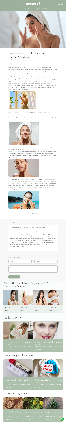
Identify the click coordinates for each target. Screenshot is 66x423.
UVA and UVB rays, (32, 187)
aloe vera (40, 79)
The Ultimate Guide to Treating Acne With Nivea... (18, 342)
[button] (4, 3)
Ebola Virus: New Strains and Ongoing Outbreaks (18, 380)
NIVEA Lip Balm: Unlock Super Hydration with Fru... (48, 342)
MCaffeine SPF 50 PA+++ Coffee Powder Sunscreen (28, 181)
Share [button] (11, 63)
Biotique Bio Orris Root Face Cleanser (24, 114)
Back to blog (34, 214)
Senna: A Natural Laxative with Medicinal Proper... (33, 412)
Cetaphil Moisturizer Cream (30, 149)
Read (6, 310)
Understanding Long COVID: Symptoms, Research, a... (48, 380)
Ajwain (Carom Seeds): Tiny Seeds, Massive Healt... (13, 412)
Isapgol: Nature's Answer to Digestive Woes (53, 412)
